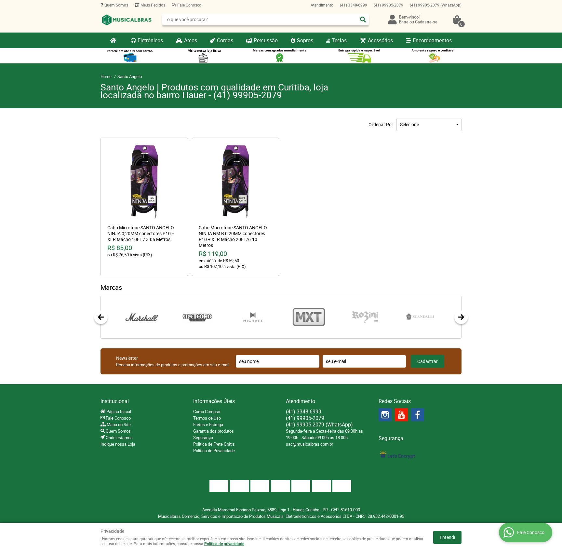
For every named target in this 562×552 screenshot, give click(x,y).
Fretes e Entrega (208, 424)
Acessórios (380, 40)
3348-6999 (353, 4)
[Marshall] (141, 317)
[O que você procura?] (363, 19)
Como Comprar (207, 411)
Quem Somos (115, 4)
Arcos (190, 40)
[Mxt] (308, 317)
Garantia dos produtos (213, 431)
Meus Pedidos (152, 4)
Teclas (339, 40)
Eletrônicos (150, 40)
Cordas (225, 40)
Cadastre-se (426, 22)
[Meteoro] (197, 317)
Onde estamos (119, 437)
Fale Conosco (188, 4)
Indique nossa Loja (117, 444)
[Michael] (253, 317)
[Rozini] (364, 317)
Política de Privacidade (214, 450)
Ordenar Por (380, 124)
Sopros (305, 40)
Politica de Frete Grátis (214, 444)
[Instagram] (385, 414)
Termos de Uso (207, 418)
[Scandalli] (420, 317)
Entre (403, 22)
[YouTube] (401, 414)
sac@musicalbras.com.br (309, 444)
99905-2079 (388, 4)
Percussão (266, 40)
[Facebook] (417, 414)
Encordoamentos (432, 40)
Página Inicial (118, 411)
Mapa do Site (118, 424)
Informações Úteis (214, 401)
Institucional (114, 401)
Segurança (203, 437)
